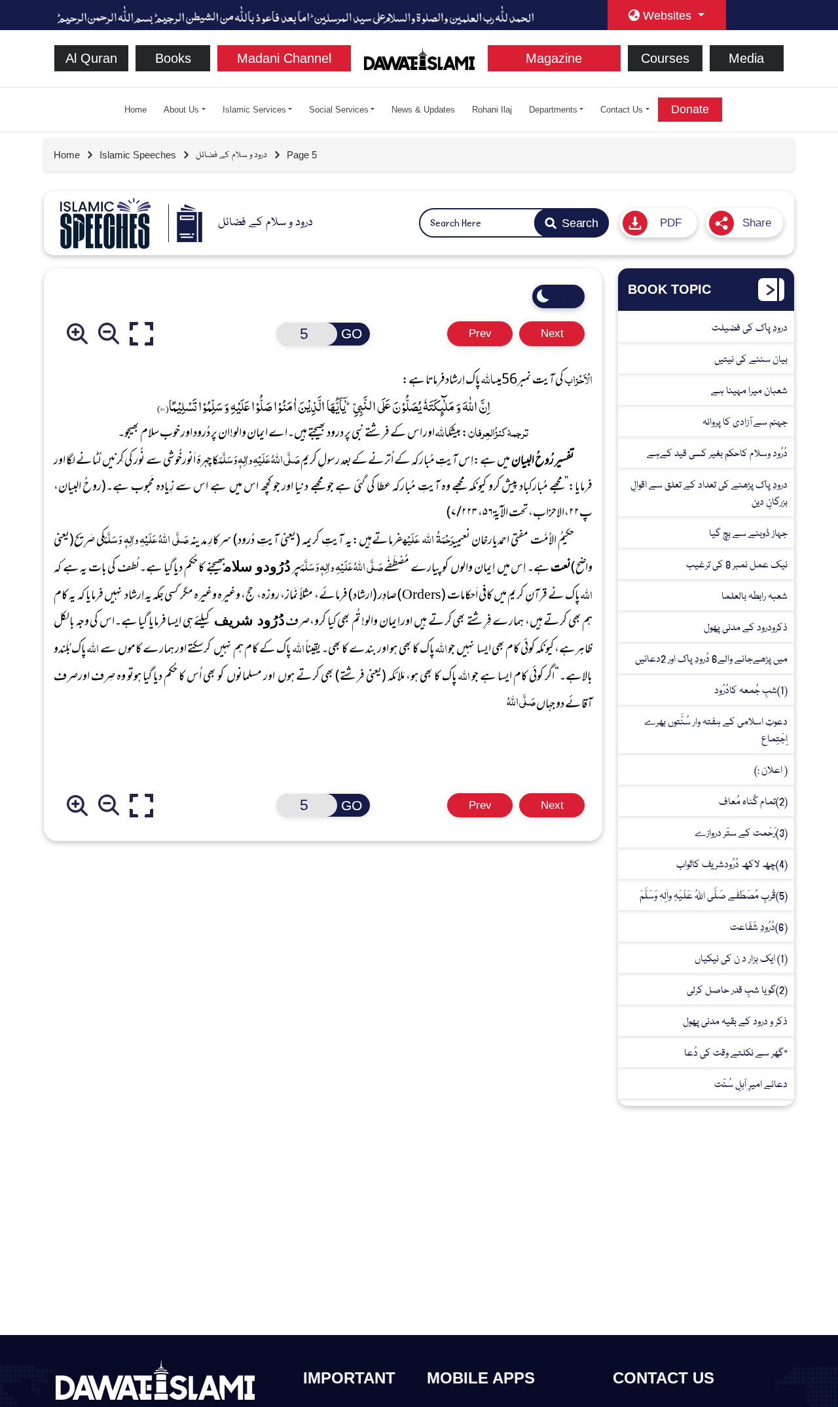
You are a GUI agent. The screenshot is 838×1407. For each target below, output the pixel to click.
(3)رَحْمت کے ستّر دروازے (741, 833)
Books (173, 58)
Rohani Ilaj (492, 110)
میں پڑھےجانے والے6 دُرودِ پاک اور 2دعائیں (711, 659)
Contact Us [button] (621, 110)
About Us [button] (181, 110)
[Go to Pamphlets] (105, 223)
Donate (690, 109)
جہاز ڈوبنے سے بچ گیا (748, 533)
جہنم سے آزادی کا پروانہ (745, 422)
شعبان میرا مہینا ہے (749, 391)
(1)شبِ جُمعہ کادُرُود (751, 690)
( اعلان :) (771, 770)
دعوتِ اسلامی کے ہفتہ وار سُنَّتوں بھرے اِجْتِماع (716, 731)
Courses (665, 58)
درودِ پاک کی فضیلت (750, 328)
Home (135, 110)
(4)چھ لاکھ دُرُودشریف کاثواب (732, 864)
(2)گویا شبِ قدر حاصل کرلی (737, 990)
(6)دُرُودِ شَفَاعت (759, 927)
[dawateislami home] (419, 57)
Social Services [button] (339, 110)
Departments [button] (553, 110)
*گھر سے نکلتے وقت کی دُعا (736, 1053)
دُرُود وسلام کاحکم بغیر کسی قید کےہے (717, 453)
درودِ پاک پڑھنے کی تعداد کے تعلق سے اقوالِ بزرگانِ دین (709, 494)
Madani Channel (284, 58)
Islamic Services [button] (254, 110)
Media (746, 58)
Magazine (554, 58)
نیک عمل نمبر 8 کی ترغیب (737, 565)
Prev (480, 333)
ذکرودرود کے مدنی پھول (746, 627)
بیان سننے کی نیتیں (751, 359)
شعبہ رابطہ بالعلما (754, 596)
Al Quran (91, 58)
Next (552, 333)
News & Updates (423, 110)
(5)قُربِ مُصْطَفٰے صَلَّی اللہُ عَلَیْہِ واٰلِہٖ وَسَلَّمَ (714, 896)
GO (351, 333)
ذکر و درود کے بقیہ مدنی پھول (735, 1021)
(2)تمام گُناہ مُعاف (753, 802)
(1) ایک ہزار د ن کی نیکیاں (741, 959)
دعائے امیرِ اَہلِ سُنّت (751, 1084)
